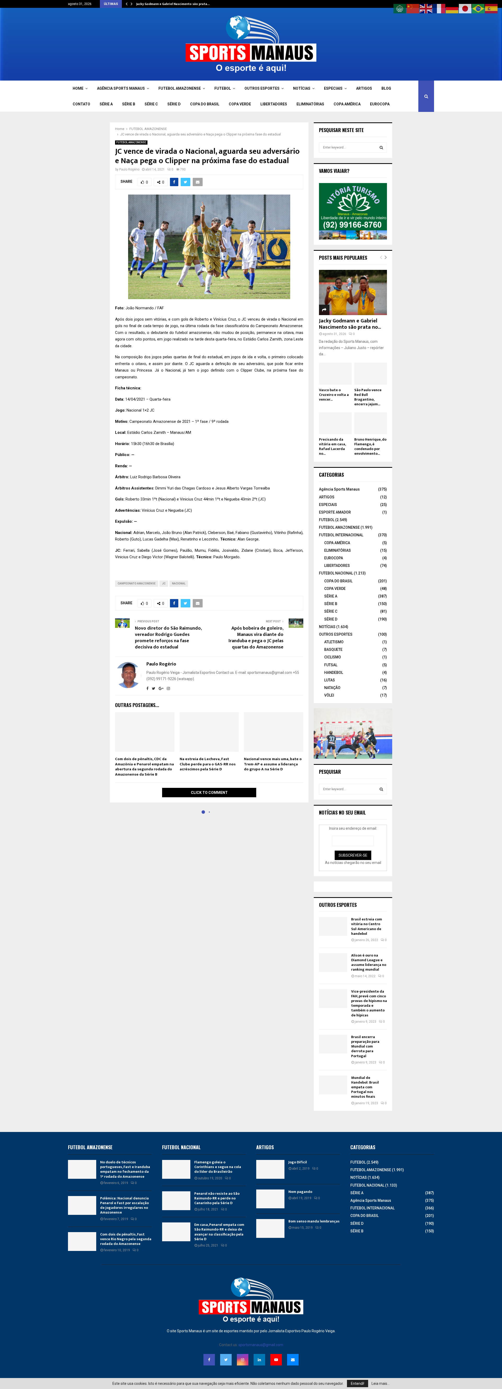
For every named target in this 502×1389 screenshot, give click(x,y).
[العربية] (400, 8)
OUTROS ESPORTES (261, 88)
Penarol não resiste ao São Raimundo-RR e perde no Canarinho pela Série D (216, 1198)
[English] (426, 8)
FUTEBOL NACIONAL (336, 573)
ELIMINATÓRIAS (310, 104)
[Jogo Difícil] (270, 1169)
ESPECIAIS (333, 88)
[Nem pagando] (270, 1198)
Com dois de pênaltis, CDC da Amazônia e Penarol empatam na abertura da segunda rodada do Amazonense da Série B (144, 767)
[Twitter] (226, 1359)
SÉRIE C (151, 104)
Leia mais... (381, 1383)
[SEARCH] (381, 147)
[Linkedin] (259, 1359)
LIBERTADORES (273, 104)
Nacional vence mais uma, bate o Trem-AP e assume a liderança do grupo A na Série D (273, 764)
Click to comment (209, 792)
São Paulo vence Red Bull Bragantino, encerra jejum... (367, 397)
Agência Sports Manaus (339, 489)
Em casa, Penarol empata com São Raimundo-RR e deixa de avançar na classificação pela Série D (219, 1232)
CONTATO (81, 104)
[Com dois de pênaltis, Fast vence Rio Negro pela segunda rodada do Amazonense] (82, 1241)
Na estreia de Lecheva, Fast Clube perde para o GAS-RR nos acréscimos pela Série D (208, 764)
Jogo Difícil (297, 1162)
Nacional (178, 583)
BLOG (386, 88)
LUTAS (329, 680)
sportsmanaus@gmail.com (260, 1345)
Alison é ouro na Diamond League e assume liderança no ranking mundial (368, 962)
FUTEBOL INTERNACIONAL (341, 535)
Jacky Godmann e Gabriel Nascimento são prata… (173, 4)
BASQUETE (333, 649)
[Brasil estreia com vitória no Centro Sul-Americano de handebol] (333, 926)
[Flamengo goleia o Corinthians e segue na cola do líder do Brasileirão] (176, 1169)
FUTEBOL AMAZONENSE (179, 88)
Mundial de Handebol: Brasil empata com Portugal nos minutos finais (365, 1087)
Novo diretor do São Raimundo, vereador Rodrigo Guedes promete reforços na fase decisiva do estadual (168, 637)
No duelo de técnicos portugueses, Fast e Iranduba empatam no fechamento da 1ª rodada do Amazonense (125, 1169)
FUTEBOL (222, 88)
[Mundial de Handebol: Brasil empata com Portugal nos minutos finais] (333, 1084)
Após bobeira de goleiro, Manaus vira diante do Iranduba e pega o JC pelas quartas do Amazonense (256, 637)
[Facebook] (209, 1359)
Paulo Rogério (129, 169)
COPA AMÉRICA (347, 104)
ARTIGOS (364, 88)
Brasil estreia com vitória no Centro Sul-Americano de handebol (366, 926)
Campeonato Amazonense (137, 583)
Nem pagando (300, 1192)
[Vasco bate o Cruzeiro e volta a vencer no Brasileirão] (335, 373)
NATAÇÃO (332, 688)
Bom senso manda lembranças (314, 1221)
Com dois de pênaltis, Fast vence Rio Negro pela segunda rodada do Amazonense (125, 1239)
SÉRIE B (128, 104)
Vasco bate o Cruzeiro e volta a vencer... (334, 394)
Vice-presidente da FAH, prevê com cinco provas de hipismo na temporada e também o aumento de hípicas (369, 1003)
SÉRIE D (174, 104)
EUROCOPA (380, 104)
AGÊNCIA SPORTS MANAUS (121, 88)
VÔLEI (329, 695)
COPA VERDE (240, 104)
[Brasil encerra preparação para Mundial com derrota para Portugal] (333, 1044)
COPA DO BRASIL (204, 104)
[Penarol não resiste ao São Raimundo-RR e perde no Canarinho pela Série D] (176, 1200)
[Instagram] (242, 1359)
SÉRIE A (106, 104)
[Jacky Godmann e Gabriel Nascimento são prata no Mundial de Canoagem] (353, 292)
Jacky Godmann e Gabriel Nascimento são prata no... (350, 324)
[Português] (478, 8)
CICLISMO (332, 657)
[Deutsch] (452, 8)
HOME (78, 88)
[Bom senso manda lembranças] (270, 1228)
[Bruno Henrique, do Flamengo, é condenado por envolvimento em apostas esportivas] (370, 423)
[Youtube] (276, 1359)
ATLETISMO (334, 642)
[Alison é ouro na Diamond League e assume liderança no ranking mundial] (333, 962)
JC (164, 583)
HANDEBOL (333, 672)
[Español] (491, 8)
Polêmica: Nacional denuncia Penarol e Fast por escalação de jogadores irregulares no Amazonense (124, 1205)
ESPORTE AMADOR (335, 512)
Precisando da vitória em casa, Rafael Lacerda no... (332, 446)
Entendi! (357, 1383)
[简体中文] (413, 8)
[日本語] (465, 8)
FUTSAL (330, 665)
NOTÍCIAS (301, 88)
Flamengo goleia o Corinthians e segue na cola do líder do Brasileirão (217, 1167)
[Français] (439, 8)
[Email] (293, 1359)
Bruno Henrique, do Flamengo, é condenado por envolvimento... (370, 446)
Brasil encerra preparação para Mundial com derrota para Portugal (365, 1046)
